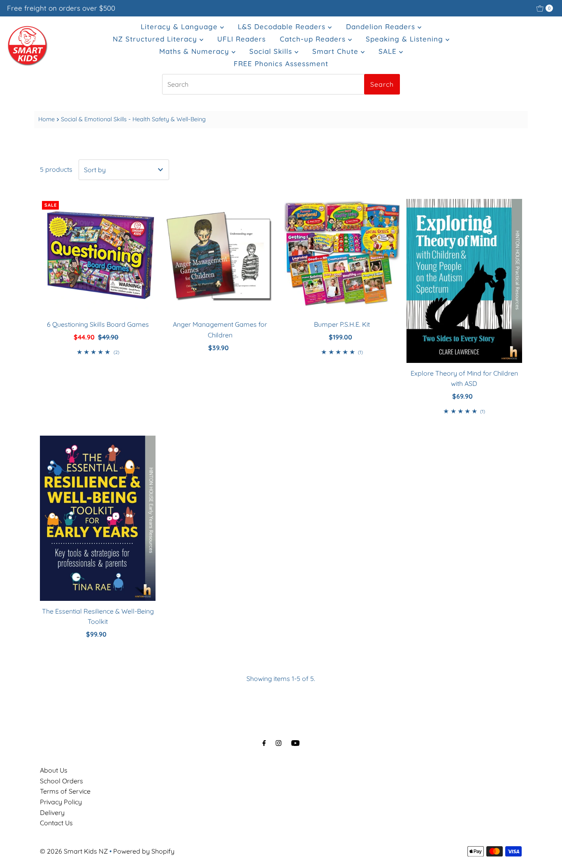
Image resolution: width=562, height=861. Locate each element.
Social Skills (272, 51)
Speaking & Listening (406, 39)
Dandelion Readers (382, 26)
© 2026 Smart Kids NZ (74, 851)
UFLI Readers (241, 39)
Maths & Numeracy (195, 51)
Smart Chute (336, 51)
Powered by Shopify (143, 851)
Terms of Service (65, 791)
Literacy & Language (180, 26)
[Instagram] (278, 743)
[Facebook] (264, 743)
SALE (389, 51)
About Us (53, 770)
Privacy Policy (61, 802)
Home (46, 119)
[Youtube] (295, 743)
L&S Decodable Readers (283, 26)
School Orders (61, 781)
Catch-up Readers (314, 39)
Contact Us (56, 823)
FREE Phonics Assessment (281, 63)
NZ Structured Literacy (156, 39)
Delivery (52, 812)
